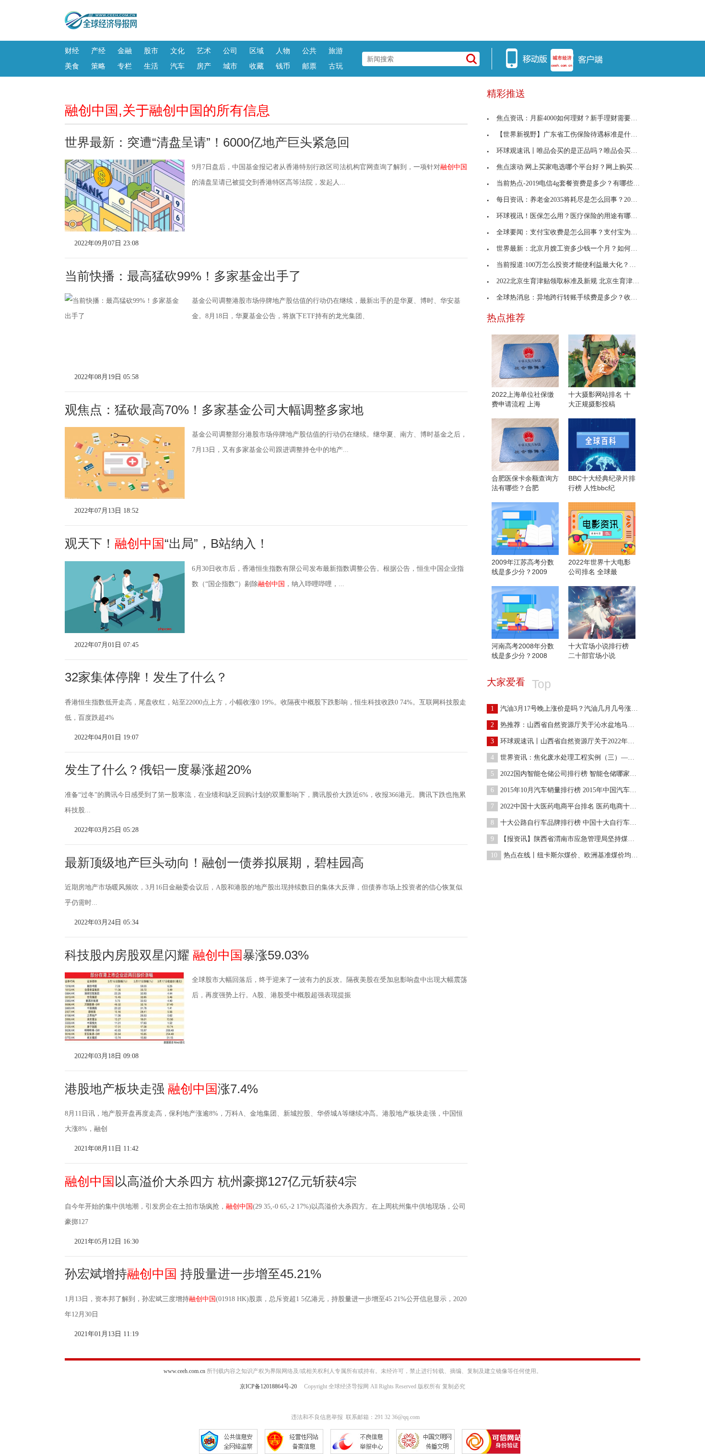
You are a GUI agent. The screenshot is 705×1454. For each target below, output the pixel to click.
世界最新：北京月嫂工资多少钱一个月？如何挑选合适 (577, 248)
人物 (283, 50)
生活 (151, 66)
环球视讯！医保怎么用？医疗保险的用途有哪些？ (570, 215)
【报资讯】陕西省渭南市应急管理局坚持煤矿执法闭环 (576, 838)
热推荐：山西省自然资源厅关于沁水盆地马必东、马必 (576, 724)
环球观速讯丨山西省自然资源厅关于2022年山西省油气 (576, 741)
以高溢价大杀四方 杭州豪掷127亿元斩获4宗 (211, 1181)
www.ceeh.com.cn (184, 1371)
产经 (98, 50)
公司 (230, 50)
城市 (230, 66)
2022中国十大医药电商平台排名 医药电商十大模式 (570, 806)
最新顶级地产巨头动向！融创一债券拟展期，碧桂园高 (214, 862)
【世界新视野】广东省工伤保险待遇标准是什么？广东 (577, 134)
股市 (151, 50)
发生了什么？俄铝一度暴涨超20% (158, 769)
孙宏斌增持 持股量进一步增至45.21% (193, 1274)
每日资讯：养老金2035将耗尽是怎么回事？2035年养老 (577, 199)
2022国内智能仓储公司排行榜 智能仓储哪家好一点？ (574, 773)
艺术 (204, 50)
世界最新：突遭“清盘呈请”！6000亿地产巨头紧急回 (207, 142)
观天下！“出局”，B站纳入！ (167, 543)
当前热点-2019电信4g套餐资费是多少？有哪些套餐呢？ (578, 183)
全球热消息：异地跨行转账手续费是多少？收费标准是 (577, 297)
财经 (72, 50)
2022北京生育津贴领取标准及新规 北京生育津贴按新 (574, 281)
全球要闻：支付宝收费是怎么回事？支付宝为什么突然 (577, 232)
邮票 (309, 66)
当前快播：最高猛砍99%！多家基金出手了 (183, 276)
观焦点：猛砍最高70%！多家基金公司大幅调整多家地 (214, 410)
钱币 (283, 66)
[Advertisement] (388, 19)
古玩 (336, 66)
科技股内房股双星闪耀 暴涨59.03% (187, 955)
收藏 (256, 66)
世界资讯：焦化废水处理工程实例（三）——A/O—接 (575, 757)
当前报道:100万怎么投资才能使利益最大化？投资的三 (576, 264)
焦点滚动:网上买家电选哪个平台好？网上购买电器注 (574, 167)
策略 (98, 66)
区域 (256, 50)
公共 (309, 50)
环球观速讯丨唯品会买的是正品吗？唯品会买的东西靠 (577, 150)
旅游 (336, 50)
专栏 (125, 66)
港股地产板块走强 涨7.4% (161, 1089)
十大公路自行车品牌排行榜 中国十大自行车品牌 (567, 822)
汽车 (177, 66)
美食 (72, 66)
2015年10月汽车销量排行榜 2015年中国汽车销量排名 (574, 790)
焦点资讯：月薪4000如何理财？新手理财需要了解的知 (577, 118)
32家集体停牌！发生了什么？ (146, 677)
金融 (125, 50)
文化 (177, 50)
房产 (204, 66)
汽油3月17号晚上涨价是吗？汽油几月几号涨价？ (568, 708)
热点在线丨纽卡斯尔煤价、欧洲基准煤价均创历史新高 (578, 855)
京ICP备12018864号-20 (268, 1386)
